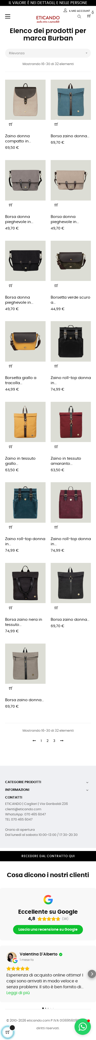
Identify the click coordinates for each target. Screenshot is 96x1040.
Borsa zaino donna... (70, 136)
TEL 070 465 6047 (19, 819)
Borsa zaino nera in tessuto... (23, 622)
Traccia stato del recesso (48, 865)
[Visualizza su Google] (11, 957)
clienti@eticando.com (23, 809)
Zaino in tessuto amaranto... (66, 461)
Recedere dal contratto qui (48, 856)
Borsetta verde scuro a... (70, 300)
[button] (4, 974)
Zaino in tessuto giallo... (20, 461)
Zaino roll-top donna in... (71, 380)
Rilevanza (49, 53)
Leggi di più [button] (18, 993)
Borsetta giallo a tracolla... (20, 380)
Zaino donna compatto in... (18, 138)
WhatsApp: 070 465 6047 (25, 814)
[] (10, 124)
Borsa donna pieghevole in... (19, 219)
